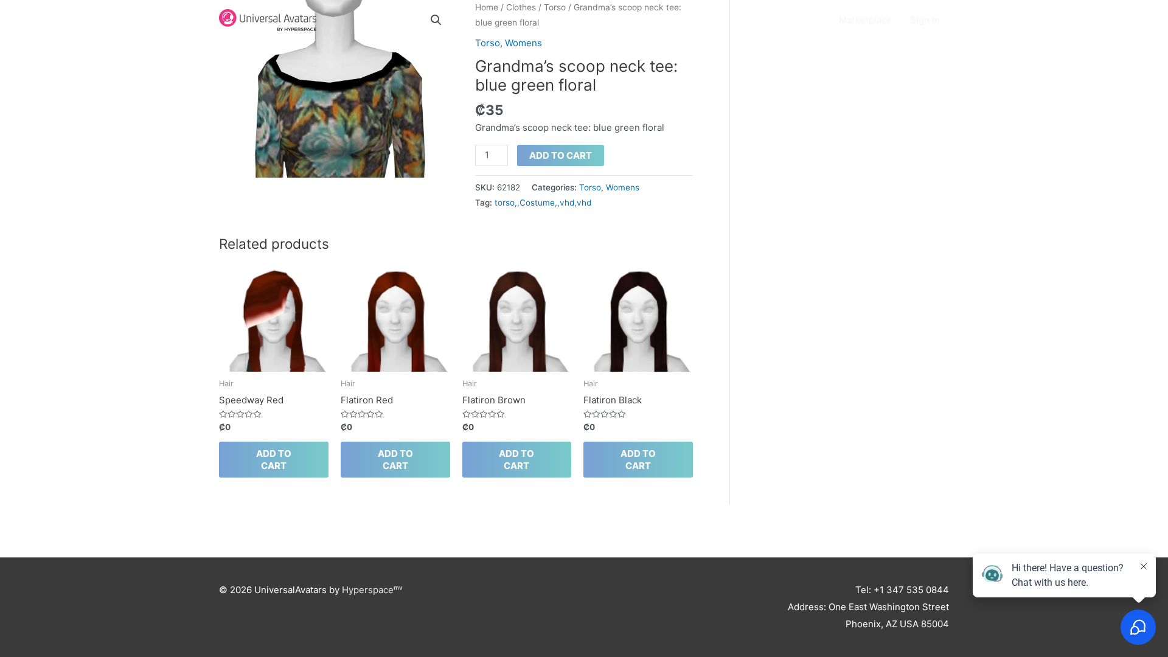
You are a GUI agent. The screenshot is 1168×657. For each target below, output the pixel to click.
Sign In (925, 20)
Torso (487, 43)
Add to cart (560, 155)
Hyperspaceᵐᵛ (372, 590)
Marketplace (865, 20)
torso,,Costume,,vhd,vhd (543, 202)
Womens (523, 43)
